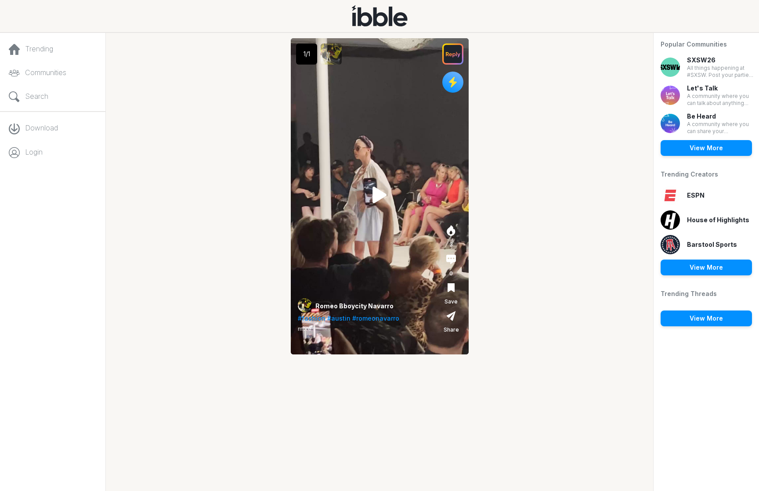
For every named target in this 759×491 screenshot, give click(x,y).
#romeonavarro (375, 318)
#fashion (311, 318)
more (304, 328)
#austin (339, 318)
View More (706, 148)
